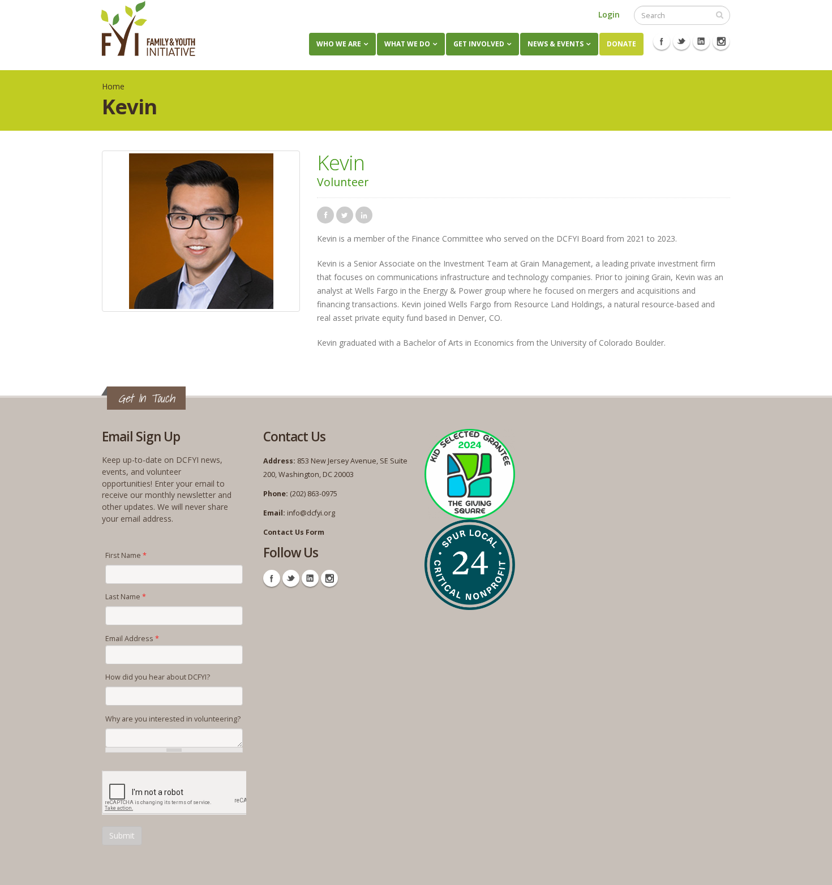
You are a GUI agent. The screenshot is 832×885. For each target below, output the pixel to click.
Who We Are (338, 44)
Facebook (661, 41)
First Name (126, 555)
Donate (621, 44)
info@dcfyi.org (311, 513)
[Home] (148, 28)
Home (113, 86)
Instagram (721, 41)
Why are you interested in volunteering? (173, 719)
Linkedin (701, 41)
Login (609, 14)
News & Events (555, 44)
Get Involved (478, 44)
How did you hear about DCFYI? (157, 677)
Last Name (125, 597)
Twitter (681, 41)
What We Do (407, 44)
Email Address (132, 638)
